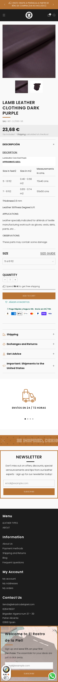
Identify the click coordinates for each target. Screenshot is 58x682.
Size (5, 253)
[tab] (25, 419)
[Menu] (4, 15)
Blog (5, 557)
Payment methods (13, 548)
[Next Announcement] (53, 4)
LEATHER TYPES (10, 523)
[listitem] (29, 4)
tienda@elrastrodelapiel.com (18, 604)
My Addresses (10, 583)
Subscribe (29, 673)
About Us (8, 543)
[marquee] (29, 440)
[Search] (54, 15)
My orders (8, 588)
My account (9, 578)
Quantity (10, 275)
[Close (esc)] (53, 630)
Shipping (21, 134)
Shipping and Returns (14, 553)
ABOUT (6, 527)
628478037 (9, 609)
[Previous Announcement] (4, 4)
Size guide (47, 253)
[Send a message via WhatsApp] (52, 676)
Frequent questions (13, 562)
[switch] (6, 677)
